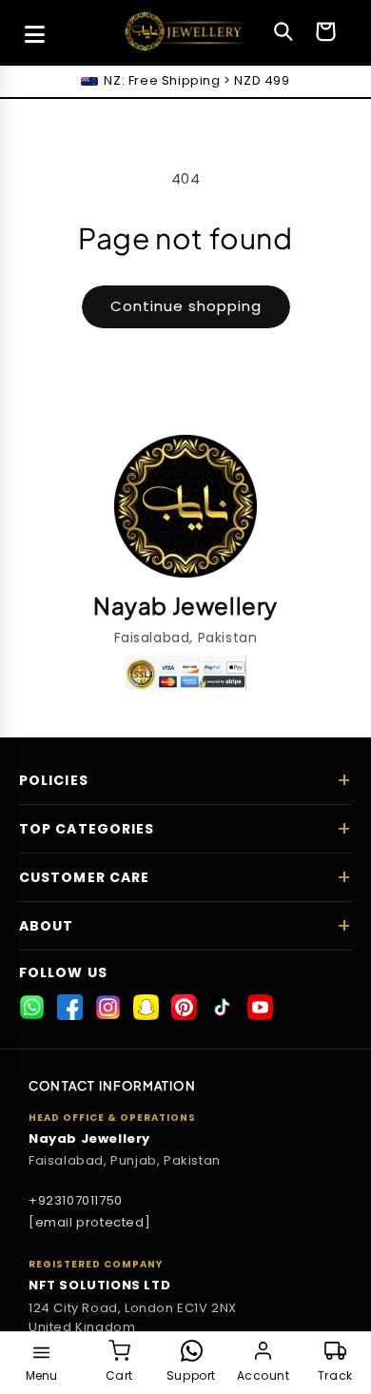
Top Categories (86, 828)
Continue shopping (186, 306)
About (46, 925)
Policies (53, 780)
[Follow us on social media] (32, 1007)
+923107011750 (76, 1200)
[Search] (283, 31)
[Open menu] (34, 34)
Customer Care (84, 877)
